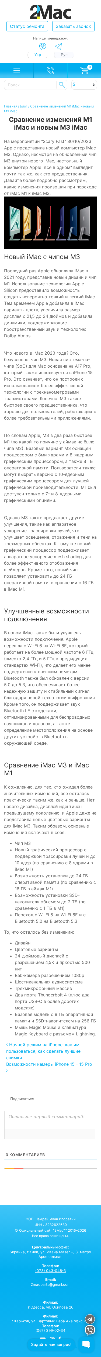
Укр (37, 54)
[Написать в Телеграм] (58, 46)
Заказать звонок (73, 26)
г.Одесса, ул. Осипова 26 (50, 1304)
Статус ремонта (27, 26)
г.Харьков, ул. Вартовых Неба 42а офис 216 (51, 1318)
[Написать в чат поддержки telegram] (90, 1320)
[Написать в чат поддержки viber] (90, 1331)
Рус (64, 54)
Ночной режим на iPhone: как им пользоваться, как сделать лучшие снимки (43, 1051)
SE (62, 85)
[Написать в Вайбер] (42, 46)
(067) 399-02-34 (50, 1330)
